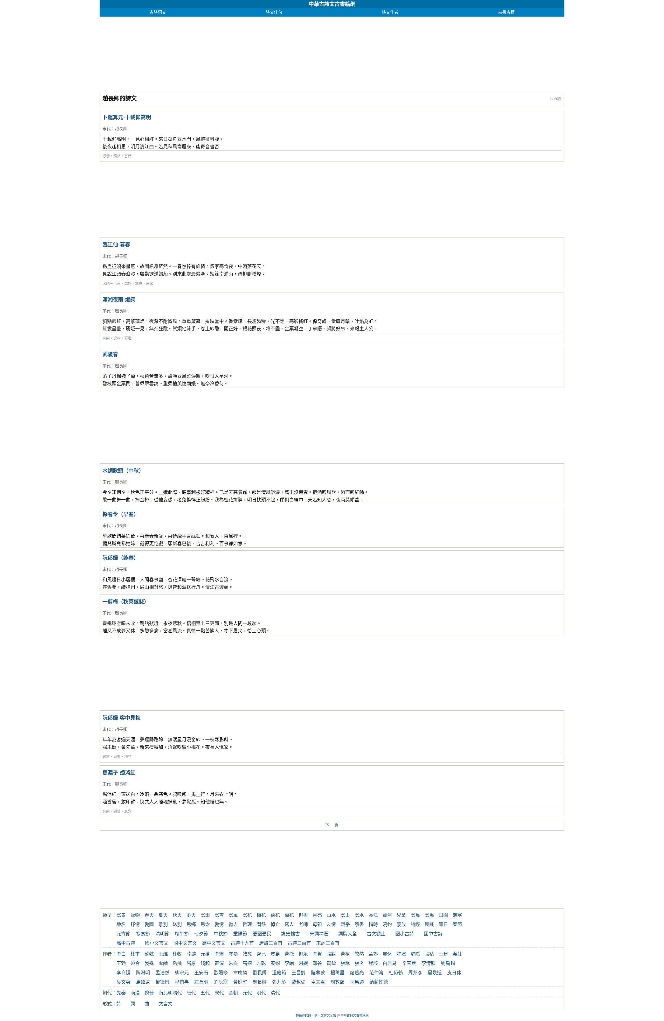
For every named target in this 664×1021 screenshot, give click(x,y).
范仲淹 (376, 972)
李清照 (428, 963)
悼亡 (275, 924)
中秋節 (221, 933)
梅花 (128, 757)
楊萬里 (337, 972)
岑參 (233, 954)
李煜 (219, 954)
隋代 (177, 993)
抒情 (106, 156)
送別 (177, 924)
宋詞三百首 (111, 283)
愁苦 (128, 156)
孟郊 (373, 954)
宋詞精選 (319, 933)
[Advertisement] (255, 53)
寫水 (359, 915)
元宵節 (123, 933)
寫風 (233, 915)
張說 (345, 963)
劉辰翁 (221, 982)
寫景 (121, 915)
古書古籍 (506, 12)
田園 (443, 915)
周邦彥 (415, 972)
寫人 (289, 924)
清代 (275, 993)
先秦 (121, 993)
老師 (303, 924)
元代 (247, 993)
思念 (128, 811)
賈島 (275, 954)
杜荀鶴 (396, 972)
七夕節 (201, 933)
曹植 (345, 954)
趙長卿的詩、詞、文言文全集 (316, 1015)
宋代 (106, 129)
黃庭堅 (240, 982)
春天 (149, 915)
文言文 (165, 1003)
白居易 (390, 963)
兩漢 (135, 993)
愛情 (219, 924)
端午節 (182, 933)
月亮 (317, 915)
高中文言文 (213, 943)
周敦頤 (337, 982)
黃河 (387, 915)
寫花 (247, 915)
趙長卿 (121, 129)
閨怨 (261, 924)
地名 (121, 924)
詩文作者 (390, 12)
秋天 (177, 915)
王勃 (121, 963)
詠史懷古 (290, 933)
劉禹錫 (448, 963)
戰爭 (345, 924)
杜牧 (177, 954)
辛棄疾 (409, 963)
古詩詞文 (157, 12)
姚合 (135, 963)
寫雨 (205, 915)
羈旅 (117, 156)
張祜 (429, 954)
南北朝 (165, 993)
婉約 (106, 338)
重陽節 (240, 933)
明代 (261, 993)
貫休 (387, 954)
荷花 (275, 915)
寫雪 (219, 915)
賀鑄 (331, 963)
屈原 (191, 963)
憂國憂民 (262, 933)
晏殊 (149, 963)
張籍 (331, 954)
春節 (457, 924)
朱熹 (233, 963)
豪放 (401, 924)
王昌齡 (299, 972)
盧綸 (163, 963)
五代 (205, 993)
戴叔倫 (299, 982)
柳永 (303, 954)
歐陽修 (221, 972)
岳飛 (177, 963)
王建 (443, 954)
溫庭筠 (279, 972)
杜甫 (135, 954)
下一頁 (332, 825)
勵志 (233, 924)
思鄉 (149, 283)
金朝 (233, 993)
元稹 (205, 954)
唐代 (191, 993)
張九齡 (279, 982)
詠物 (117, 338)
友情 (331, 924)
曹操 (289, 954)
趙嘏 (303, 963)
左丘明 (201, 982)
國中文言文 (185, 943)
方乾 (261, 963)
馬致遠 (143, 982)
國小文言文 (156, 943)
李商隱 (123, 972)
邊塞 (457, 915)
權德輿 (162, 982)
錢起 (205, 963)
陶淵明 (143, 972)
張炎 (359, 963)
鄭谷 (317, 963)
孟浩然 (162, 972)
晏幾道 (435, 972)
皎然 (359, 954)
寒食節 (143, 933)
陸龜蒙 (318, 972)
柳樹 (303, 915)
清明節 (162, 933)
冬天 (191, 915)
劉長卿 (260, 972)
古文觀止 (376, 933)
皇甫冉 (182, 982)
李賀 (317, 954)
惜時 (373, 924)
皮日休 (454, 972)
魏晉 (149, 993)
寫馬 (429, 915)
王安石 (201, 972)
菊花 (289, 915)
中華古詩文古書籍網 (332, 4)
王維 (163, 954)
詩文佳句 (274, 12)
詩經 (415, 924)
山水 (331, 915)
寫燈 (128, 338)
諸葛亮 (357, 972)
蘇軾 (149, 954)
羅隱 (415, 954)
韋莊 (457, 954)
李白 (121, 954)
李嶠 (289, 963)
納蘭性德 (378, 982)
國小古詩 (404, 933)
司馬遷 (357, 982)
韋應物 (240, 972)
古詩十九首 (242, 943)
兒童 (401, 915)
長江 (373, 915)
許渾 (401, 954)
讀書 (359, 924)
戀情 (117, 811)
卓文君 (318, 982)
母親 (317, 924)
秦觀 (275, 963)
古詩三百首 (299, 943)
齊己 (261, 954)
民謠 (429, 924)
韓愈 (247, 954)
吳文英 (123, 982)
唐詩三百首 (270, 943)
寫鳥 (138, 283)
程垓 (373, 963)
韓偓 (219, 963)
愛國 (149, 924)
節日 (443, 924)
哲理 (247, 924)
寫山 (345, 915)
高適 (247, 963)
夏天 (163, 915)
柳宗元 (182, 972)
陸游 (191, 954)
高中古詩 (125, 943)
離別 (163, 924)
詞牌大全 (347, 933)
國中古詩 (433, 933)
